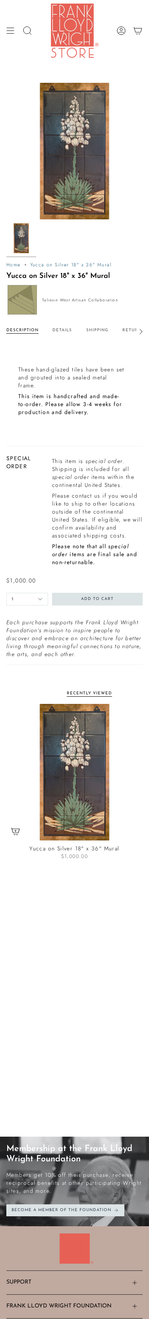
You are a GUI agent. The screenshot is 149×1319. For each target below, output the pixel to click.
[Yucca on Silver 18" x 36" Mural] (74, 772)
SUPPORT (18, 1282)
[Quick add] (15, 831)
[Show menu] (10, 31)
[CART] (138, 31)
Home (13, 264)
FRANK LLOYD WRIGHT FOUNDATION (59, 1306)
